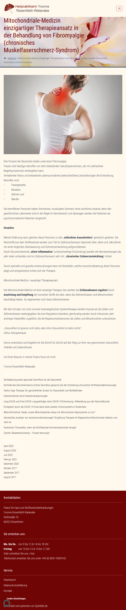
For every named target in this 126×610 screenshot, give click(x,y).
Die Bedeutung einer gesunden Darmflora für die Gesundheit (32, 379)
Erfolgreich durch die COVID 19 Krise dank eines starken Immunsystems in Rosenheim (45, 406)
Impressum (10, 579)
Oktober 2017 (10, 468)
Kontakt (8, 590)
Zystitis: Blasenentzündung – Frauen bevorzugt (26, 432)
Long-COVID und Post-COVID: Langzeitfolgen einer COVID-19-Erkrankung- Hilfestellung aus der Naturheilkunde (56, 401)
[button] (7, 603)
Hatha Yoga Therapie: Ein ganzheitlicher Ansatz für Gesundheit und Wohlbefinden (43, 390)
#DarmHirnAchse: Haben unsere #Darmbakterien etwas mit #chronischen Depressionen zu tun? (49, 412)
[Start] (5, 58)
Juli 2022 (8, 455)
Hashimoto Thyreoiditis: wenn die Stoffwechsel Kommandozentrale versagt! (40, 427)
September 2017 (12, 472)
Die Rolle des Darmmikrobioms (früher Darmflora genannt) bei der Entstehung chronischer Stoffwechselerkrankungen (60, 385)
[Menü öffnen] (119, 8)
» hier (32, 553)
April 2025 (9, 446)
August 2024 (10, 450)
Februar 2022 (10, 459)
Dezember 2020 (11, 463)
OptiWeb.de (41, 606)
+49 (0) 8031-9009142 (54, 558)
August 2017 (10, 477)
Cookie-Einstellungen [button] (16, 598)
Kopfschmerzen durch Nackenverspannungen (26, 395)
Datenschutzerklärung (15, 585)
